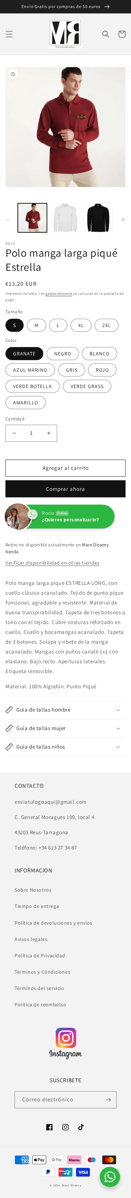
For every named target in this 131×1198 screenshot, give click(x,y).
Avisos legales (31, 939)
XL (81, 325)
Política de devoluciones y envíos (53, 923)
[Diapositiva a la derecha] (123, 220)
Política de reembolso (41, 1004)
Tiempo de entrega (37, 906)
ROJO (102, 370)
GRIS (72, 370)
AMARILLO (25, 402)
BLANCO (100, 353)
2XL (106, 325)
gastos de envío (58, 293)
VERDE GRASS (87, 386)
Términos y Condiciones (42, 972)
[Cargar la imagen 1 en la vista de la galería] (32, 217)
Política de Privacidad (40, 955)
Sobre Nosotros (33, 890)
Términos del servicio (39, 988)
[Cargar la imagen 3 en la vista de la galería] (98, 217)
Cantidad (14, 419)
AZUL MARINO (30, 370)
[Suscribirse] (108, 1099)
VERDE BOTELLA (32, 386)
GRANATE (24, 353)
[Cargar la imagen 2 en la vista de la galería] (65, 217)
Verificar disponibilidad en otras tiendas (52, 562)
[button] (9, 34)
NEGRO (62, 353)
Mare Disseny (71, 1185)
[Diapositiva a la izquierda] (8, 220)
